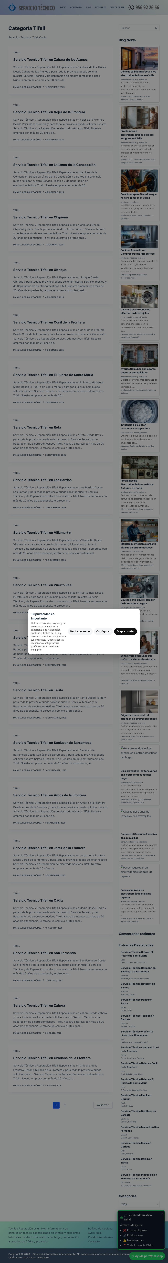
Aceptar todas (125, 631)
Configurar (103, 631)
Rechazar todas (80, 631)
